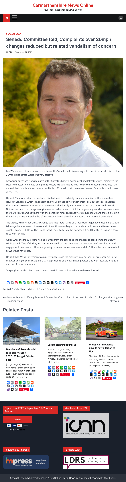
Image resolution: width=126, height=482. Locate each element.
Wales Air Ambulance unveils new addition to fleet (102, 348)
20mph (15, 289)
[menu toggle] (14, 18)
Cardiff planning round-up (62, 345)
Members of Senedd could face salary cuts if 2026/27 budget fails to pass (20, 354)
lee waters (42, 289)
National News (13, 34)
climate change (28, 289)
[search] (120, 18)
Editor (11, 52)
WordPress (109, 478)
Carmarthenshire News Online (63, 5)
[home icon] (6, 18)
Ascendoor (84, 478)
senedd (53, 289)
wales (61, 289)
